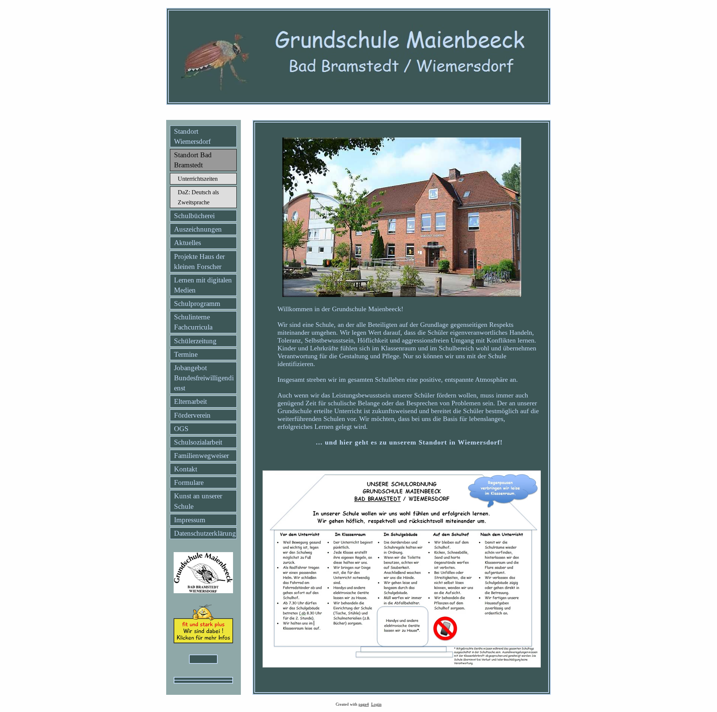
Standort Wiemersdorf (192, 136)
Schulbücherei (194, 216)
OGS (181, 429)
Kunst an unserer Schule (198, 501)
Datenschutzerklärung (205, 533)
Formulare (189, 482)
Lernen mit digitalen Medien (203, 285)
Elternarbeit (190, 401)
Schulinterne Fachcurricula (193, 322)
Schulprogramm (197, 303)
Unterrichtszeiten (198, 178)
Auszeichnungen (198, 229)
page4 (363, 704)
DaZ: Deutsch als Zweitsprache (198, 197)
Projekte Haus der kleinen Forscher (199, 261)
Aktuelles (187, 243)
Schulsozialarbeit (198, 442)
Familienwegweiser (201, 455)
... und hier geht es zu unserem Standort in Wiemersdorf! (409, 442)
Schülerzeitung (195, 341)
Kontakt (185, 469)
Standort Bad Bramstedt (193, 160)
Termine (186, 354)
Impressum (189, 520)
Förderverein (192, 415)
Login (376, 704)
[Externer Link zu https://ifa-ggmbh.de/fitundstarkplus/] (203, 641)
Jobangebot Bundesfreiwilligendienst (204, 378)
